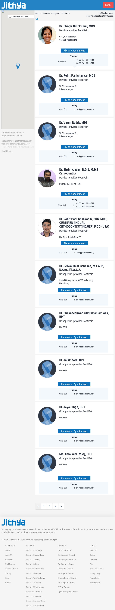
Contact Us (9, 560)
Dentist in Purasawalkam (35, 555)
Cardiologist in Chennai (66, 555)
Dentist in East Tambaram (35, 605)
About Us (8, 555)
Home (7, 550)
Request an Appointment (74, 290)
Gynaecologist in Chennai (67, 578)
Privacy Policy (95, 573)
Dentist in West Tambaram (35, 578)
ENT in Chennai (63, 587)
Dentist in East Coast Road (35, 601)
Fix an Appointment (74, 50)
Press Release (95, 582)
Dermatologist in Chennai (67, 560)
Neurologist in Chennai (66, 582)
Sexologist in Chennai (66, 573)
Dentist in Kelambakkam (35, 587)
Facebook (93, 550)
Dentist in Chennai (64, 550)
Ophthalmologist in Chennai (68, 592)
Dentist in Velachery (33, 560)
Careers (8, 582)
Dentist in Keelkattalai (34, 592)
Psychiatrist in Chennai (66, 564)
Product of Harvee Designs (45, 540)
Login (108, 5)
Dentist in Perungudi (33, 573)
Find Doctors (10, 564)
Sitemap (8, 573)
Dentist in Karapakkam (34, 596)
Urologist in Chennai (65, 569)
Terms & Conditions (97, 569)
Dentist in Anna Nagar (34, 550)
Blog (7, 578)
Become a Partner (11, 569)
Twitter (92, 555)
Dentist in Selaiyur (32, 564)
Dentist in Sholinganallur (35, 569)
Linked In (93, 560)
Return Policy (95, 578)
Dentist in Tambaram (33, 582)
